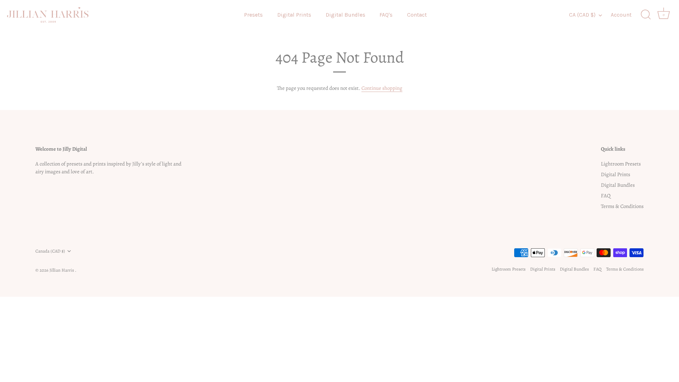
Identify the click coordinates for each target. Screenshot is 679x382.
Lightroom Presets (621, 163)
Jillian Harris (62, 270)
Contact (417, 15)
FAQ (605, 195)
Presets (253, 15)
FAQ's (386, 15)
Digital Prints (294, 15)
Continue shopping (381, 88)
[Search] (646, 15)
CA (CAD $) (582, 15)
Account (621, 15)
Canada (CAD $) (50, 251)
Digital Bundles (345, 15)
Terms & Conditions (622, 206)
